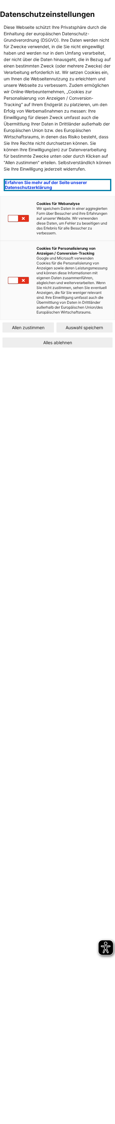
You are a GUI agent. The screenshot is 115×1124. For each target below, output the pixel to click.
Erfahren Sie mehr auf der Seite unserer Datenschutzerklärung (46, 185)
